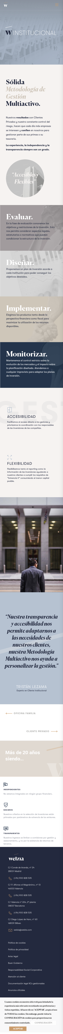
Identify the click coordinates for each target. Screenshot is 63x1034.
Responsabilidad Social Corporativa (25, 970)
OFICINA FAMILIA (25, 713)
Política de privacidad (18, 949)
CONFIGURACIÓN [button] (43, 1023)
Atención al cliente (16, 976)
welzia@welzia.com (23, 930)
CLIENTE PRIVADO (37, 731)
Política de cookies (17, 943)
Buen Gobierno (15, 963)
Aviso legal (13, 956)
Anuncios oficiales (16, 990)
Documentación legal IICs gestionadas (26, 983)
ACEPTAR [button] (18, 1028)
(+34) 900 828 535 (23, 878)
